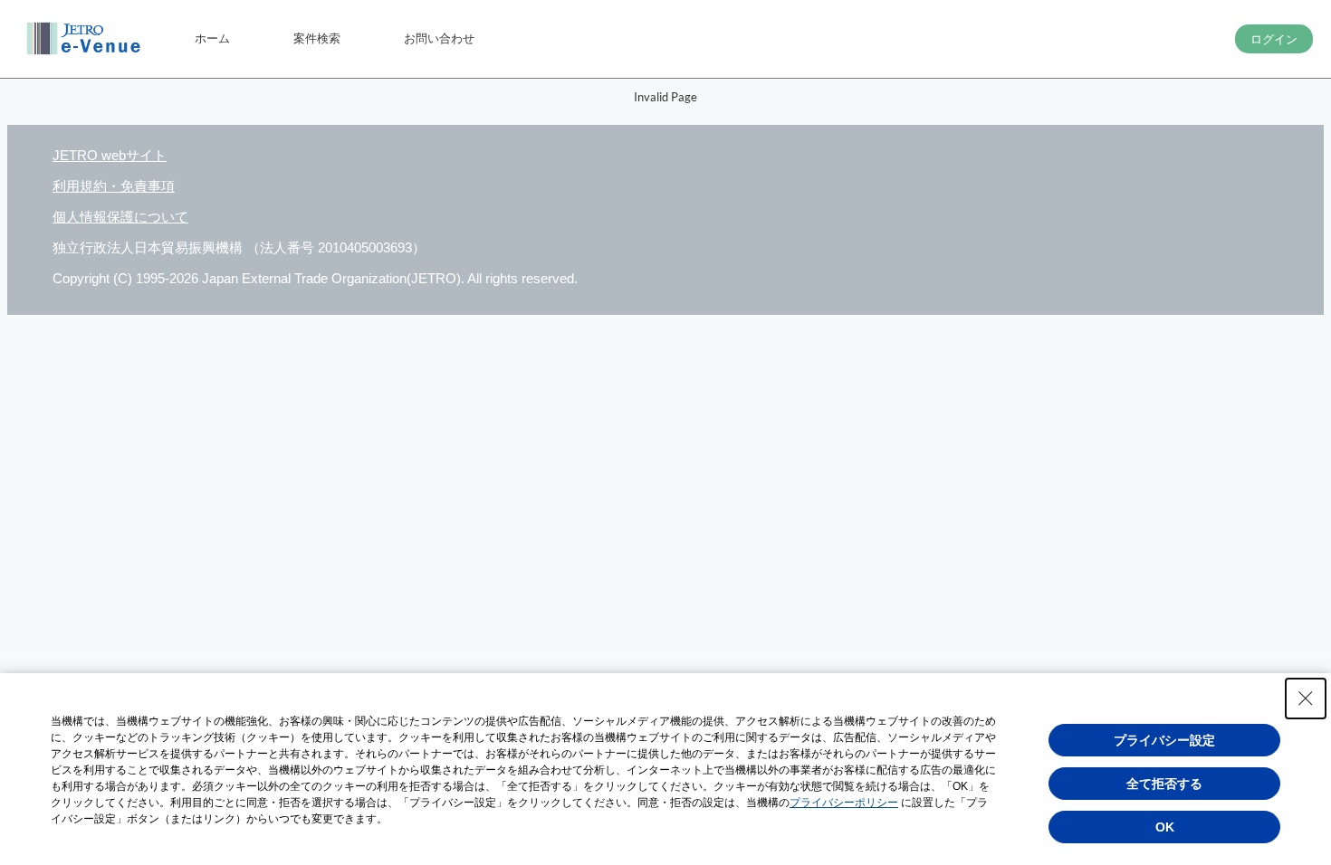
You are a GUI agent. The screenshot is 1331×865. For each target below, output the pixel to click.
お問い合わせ (439, 38)
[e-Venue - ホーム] (86, 38)
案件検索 (316, 38)
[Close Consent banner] (1306, 698)
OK (1164, 827)
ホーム (212, 38)
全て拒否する (1164, 783)
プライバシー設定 (1164, 740)
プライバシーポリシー (844, 802)
